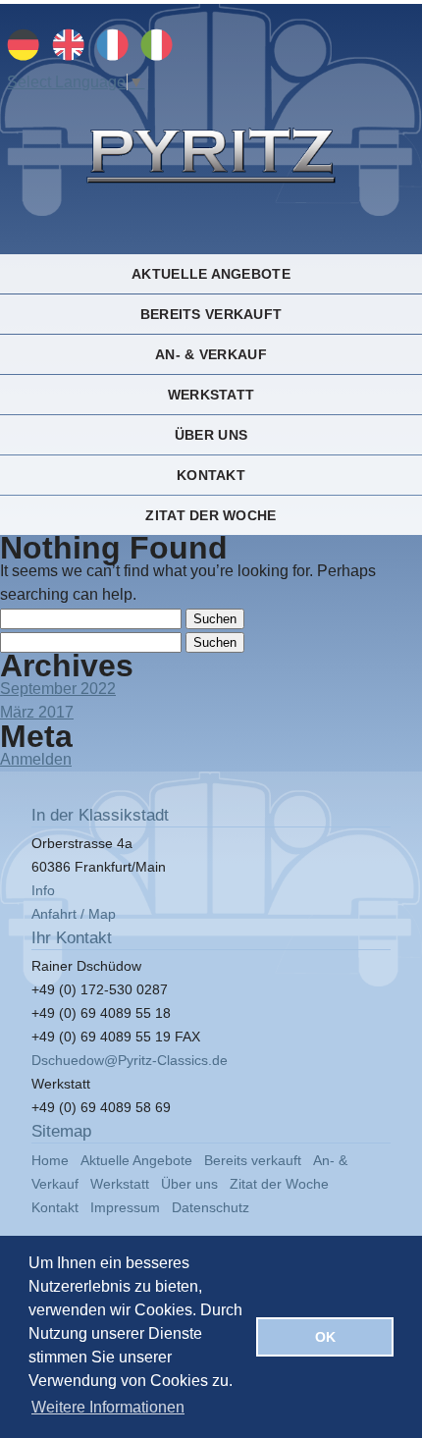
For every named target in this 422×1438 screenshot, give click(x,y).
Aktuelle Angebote (211, 274)
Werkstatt (211, 394)
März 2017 (37, 712)
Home (50, 1160)
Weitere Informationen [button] (108, 1407)
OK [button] (325, 1337)
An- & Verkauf (211, 354)
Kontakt (211, 475)
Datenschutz (210, 1207)
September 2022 (58, 688)
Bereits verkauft (211, 314)
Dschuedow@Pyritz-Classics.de (129, 1060)
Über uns (211, 435)
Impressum (125, 1207)
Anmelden (36, 759)
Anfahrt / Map (73, 914)
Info (43, 890)
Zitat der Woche (210, 515)
